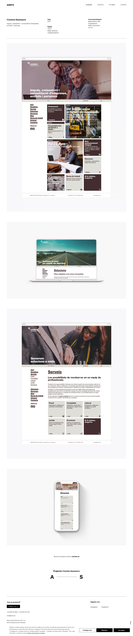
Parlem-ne (13, 606)
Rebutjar (104, 630)
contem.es (75, 556)
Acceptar (121, 630)
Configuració (87, 630)
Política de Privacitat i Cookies (36, 633)
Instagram (93, 607)
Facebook (104, 607)
